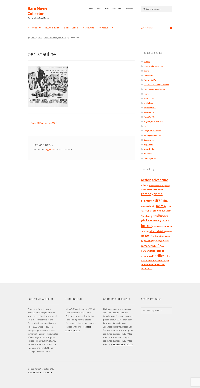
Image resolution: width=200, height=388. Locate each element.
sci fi (156, 245)
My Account (104, 27)
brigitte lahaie (156, 189)
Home (90, 8)
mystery (146, 240)
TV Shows (148, 154)
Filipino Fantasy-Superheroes (156, 84)
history (165, 220)
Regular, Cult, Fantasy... (154, 121)
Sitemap (129, 8)
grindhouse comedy (151, 220)
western (160, 264)
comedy (147, 194)
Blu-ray (147, 61)
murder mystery (157, 236)
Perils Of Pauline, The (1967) (55, 37)
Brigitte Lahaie (71, 27)
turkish (167, 256)
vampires (156, 260)
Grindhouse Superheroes (154, 89)
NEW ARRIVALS (52, 27)
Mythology (148, 103)
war (154, 264)
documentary (147, 200)
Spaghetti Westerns (152, 131)
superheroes (157, 250)
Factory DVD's (150, 80)
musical (166, 236)
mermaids (168, 231)
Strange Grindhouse (152, 135)
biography (166, 186)
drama (160, 200)
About (99, 8)
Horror (146, 94)
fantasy (161, 206)
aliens (144, 185)
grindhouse (159, 215)
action (146, 179)
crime (158, 194)
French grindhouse (154, 210)
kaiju (147, 231)
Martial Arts (88, 27)
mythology (157, 240)
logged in (49, 149)
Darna (146, 71)
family (152, 206)
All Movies (32, 27)
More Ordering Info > (123, 344)
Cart (107, 8)
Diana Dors (148, 75)
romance (146, 246)
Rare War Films (150, 117)
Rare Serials (149, 112)
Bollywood (145, 189)
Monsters (146, 235)
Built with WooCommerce (40, 372)
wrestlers (146, 268)
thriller (158, 255)
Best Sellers (117, 8)
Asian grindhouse (155, 186)
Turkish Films (149, 149)
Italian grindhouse (159, 226)
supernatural (147, 256)
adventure (160, 180)
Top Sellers (148, 144)
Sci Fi (40, 37)
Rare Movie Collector (37, 11)
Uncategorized (150, 158)
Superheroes (149, 140)
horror (146, 225)
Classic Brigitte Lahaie (153, 66)
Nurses (165, 240)
